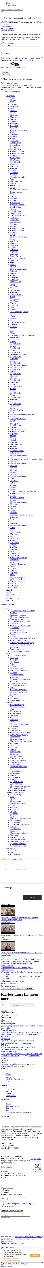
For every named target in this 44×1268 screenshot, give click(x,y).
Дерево (13, 248)
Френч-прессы (16, 771)
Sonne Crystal (15, 213)
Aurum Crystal (15, 143)
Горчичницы (15, 752)
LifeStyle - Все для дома (15, 1079)
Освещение (10, 1081)
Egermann (14, 156)
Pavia (12, 562)
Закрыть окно (6, 90)
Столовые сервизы (17, 707)
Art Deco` (14, 325)
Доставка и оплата (13, 598)
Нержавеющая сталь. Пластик (22, 414)
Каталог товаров (7, 604)
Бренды (9, 590)
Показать (12, 897)
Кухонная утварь (17, 675)
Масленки (14, 720)
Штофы (13, 636)
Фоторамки (14, 807)
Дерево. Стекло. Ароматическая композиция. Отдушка (23, 492)
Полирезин (14, 406)
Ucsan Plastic (15, 538)
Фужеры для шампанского (20, 626)
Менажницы (15, 722)
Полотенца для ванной (19, 842)
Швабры (13, 827)
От (5, 870)
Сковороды (14, 660)
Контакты (9, 600)
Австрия (13, 104)
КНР (12, 102)
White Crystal (15, 290)
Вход (8, 3)
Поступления (11, 594)
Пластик (13, 376)
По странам (10, 96)
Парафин (14, 481)
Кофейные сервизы (18, 760)
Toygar (13, 545)
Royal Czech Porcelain (18, 190)
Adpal (12, 478)
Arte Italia (14, 250)
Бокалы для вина (17, 630)
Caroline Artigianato (17, 258)
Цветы (13, 799)
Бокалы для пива (17, 649)
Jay (11, 457)
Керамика (14, 134)
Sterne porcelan (16, 192)
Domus (13, 267)
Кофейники (15, 769)
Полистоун (14, 382)
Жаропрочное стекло (18, 130)
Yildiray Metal (15, 532)
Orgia (12, 262)
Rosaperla (14, 245)
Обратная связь (7, 1188)
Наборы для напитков (19, 617)
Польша (13, 115)
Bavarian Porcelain (17, 451)
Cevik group (15, 299)
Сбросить (32, 897)
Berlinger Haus (16, 367)
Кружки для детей (17, 788)
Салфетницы (15, 713)
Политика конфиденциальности (18, 1112)
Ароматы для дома (17, 803)
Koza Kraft (14, 543)
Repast (12, 188)
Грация (13, 508)
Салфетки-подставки (18, 690)
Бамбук (13, 342)
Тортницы (14, 715)
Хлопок (13, 553)
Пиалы (13, 750)
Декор (12, 805)
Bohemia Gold (15, 149)
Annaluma (14, 254)
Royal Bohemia (16, 211)
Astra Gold (14, 141)
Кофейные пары (16, 765)
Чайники (13, 664)
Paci (11, 536)
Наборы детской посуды (20, 786)
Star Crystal (14, 166)
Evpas (12, 235)
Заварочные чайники (18, 767)
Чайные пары (15, 762)
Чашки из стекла (17, 619)
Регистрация (11, 5)
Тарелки (13, 709)
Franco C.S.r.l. (15, 282)
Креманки (14, 623)
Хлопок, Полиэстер (18, 564)
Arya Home (14, 555)
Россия (13, 119)
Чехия (12, 98)
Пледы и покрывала (18, 839)
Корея (12, 113)
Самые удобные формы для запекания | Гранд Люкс (21, 953)
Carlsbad (13, 175)
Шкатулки (14, 831)
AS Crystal (14, 218)
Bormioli (13, 327)
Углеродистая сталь (18, 419)
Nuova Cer (14, 260)
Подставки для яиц (18, 739)
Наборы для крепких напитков (22, 638)
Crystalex (13, 226)
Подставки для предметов (20, 818)
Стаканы (13, 613)
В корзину (35, 1034)
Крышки (13, 673)
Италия (13, 100)
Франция (14, 123)
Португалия (15, 117)
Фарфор (13, 168)
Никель (13, 372)
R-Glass (13, 583)
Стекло (13, 138)
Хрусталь (14, 196)
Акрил (13, 318)
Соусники (14, 726)
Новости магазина (10, 984)
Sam (12, 307)
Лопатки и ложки (17, 685)
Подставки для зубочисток (21, 741)
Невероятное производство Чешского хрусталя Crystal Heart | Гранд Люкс (19, 919)
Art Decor (14, 277)
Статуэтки (14, 809)
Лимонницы (15, 728)
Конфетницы (15, 711)
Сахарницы (15, 773)
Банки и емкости (17, 700)
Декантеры (14, 628)
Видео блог (5, 904)
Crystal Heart (15, 203)
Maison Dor (14, 560)
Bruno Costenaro (16, 256)
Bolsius (13, 485)
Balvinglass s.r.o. (16, 145)
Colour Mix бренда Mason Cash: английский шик (20, 961)
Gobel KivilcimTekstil (18, 558)
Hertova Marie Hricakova (19, 237)
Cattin (12, 297)
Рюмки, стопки (16, 634)
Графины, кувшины (18, 615)
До (18, 870)
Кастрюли (14, 658)
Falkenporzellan (16, 181)
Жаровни (14, 677)
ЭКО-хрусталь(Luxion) (19, 312)
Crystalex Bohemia (17, 151)
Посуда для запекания (19, 670)
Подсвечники (15, 801)
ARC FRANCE (16, 579)
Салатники (14, 718)
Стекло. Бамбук (16, 410)
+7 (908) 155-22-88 (8, 22)
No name (13, 513)
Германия (14, 109)
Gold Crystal (15, 158)
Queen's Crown (16, 186)
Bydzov (13, 200)
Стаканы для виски (18, 641)
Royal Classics (15, 162)
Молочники (15, 737)
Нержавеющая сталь (18, 269)
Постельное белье (17, 837)
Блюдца (13, 780)
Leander (13, 183)
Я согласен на (23, 58)
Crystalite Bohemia (17, 153)
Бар (7, 1073)
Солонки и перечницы (19, 724)
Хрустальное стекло (18, 215)
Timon (12, 284)
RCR (12, 314)
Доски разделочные (18, 683)
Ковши (13, 666)
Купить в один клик (27, 1239)
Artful (12, 528)
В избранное (6, 1043)
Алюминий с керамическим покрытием (26, 459)
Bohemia (13, 147)
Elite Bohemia (15, 207)
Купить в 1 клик (7, 1036)
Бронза (13, 243)
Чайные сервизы (17, 758)
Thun (12, 194)
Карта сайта (5, 1116)
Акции (8, 596)
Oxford (13, 436)
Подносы (14, 754)
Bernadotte (14, 173)
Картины (14, 814)
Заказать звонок (7, 29)
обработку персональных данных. (28, 58)
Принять (35, 1255)
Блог (3, 957)
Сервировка (10, 1077)
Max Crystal (14, 160)
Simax (12, 132)
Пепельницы (15, 820)
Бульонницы (15, 730)
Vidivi (12, 288)
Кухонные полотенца (18, 844)
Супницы (14, 743)
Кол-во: (4, 1199)
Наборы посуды (16, 668)
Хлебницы (14, 696)
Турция (13, 121)
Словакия (14, 126)
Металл (13, 265)
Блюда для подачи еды (19, 735)
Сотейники (14, 662)
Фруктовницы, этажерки (20, 732)
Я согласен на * (23, 1237)
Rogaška (13, 588)
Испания (13, 111)
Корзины (13, 747)
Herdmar (13, 504)
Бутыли (13, 694)
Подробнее (5, 1039)
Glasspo (13, 209)
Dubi (12, 179)
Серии (8, 592)
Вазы (12, 797)
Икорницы (14, 745)
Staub (12, 575)
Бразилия (14, 106)
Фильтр (4, 1011)
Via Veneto (14, 286)
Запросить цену (21, 1264)
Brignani (13, 271)
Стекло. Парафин (17, 498)
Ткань (12, 395)
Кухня (8, 1075)
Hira (12, 530)
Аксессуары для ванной (19, 824)
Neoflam (13, 378)
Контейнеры (15, 698)
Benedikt (13, 171)
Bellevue (13, 136)
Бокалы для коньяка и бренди (22, 643)
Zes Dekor (14, 547)
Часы (12, 816)
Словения (14, 128)
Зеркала (13, 812)
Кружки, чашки (16, 782)
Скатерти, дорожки (18, 846)
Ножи (12, 688)
